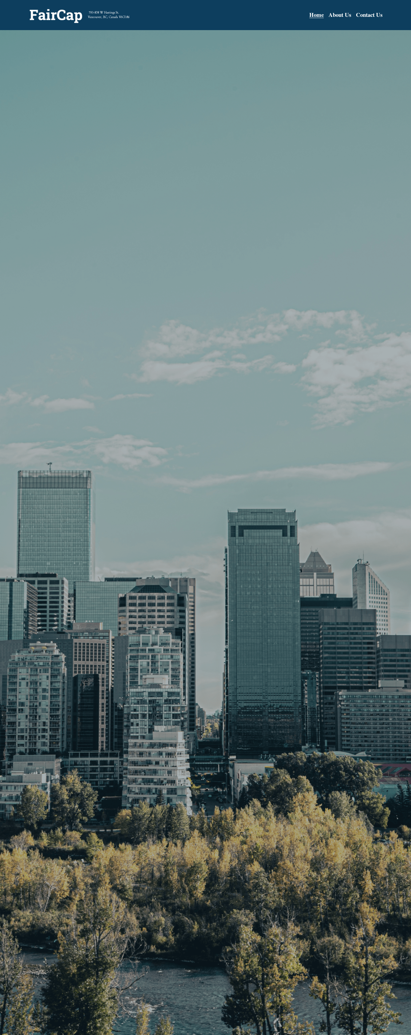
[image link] (56, 14)
